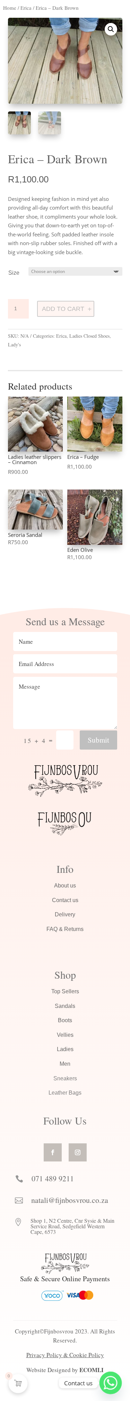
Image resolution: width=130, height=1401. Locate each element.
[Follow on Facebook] (53, 1152)
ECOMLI (91, 1369)
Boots (65, 1020)
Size (13, 273)
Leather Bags (65, 1093)
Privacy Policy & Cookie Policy (65, 1355)
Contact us (65, 900)
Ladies (65, 1049)
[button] (111, 29)
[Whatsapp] (110, 1382)
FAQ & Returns (65, 929)
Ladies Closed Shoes (89, 335)
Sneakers (65, 1078)
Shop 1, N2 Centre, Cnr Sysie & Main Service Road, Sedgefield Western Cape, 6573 (72, 1226)
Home (9, 7)
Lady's (14, 344)
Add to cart (63, 308)
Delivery (65, 914)
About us (65, 886)
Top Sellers (65, 991)
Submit (98, 740)
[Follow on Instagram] (78, 1152)
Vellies (65, 1035)
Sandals (65, 1006)
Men (65, 1064)
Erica (26, 7)
